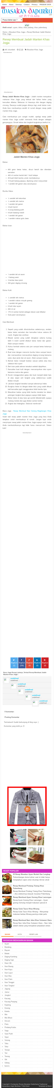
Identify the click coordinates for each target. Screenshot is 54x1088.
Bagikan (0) (29, 664)
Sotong (7, 1040)
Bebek (7, 953)
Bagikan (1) (14, 664)
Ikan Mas (8, 976)
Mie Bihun (8, 1018)
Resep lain (33, 934)
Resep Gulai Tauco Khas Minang (26, 909)
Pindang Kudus (10, 1027)
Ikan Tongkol (9, 986)
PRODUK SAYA (45, 4)
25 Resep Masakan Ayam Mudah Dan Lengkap (31, 874)
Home (4, 4)
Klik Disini (25, 1086)
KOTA (20, 934)
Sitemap (18, 4)
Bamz (50, 1086)
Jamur (7, 992)
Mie (6, 1014)
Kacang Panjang (11, 1002)
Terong (7, 1056)
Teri (6, 1053)
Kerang (7, 1008)
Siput (7, 1037)
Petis (7, 1024)
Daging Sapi (9, 960)
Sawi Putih (9, 1034)
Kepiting (8, 1005)
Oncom (7, 1021)
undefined (14, 678)
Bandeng (8, 947)
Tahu (6, 1043)
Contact (27, 4)
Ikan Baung (9, 966)
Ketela (7, 1011)
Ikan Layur (9, 973)
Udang (7, 1063)
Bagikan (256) (22, 664)
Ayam (7, 944)
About (11, 4)
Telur (6, 1047)
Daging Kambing (11, 957)
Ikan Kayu (8, 969)
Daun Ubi (8, 963)
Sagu (7, 1031)
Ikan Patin (8, 979)
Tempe (7, 1050)
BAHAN (7, 934)
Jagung (7, 989)
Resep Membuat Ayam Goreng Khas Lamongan (32, 897)
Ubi (6, 1059)
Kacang (7, 998)
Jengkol (7, 995)
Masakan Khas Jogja (17, 32)
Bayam (7, 950)
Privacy (34, 4)
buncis (7, 1066)
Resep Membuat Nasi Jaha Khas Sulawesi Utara (32, 920)
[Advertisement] (27, 71)
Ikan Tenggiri (9, 982)
